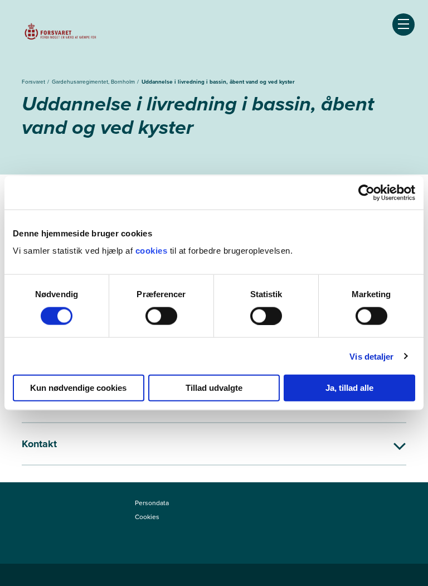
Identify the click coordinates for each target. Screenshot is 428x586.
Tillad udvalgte (214, 388)
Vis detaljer (371, 356)
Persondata (152, 503)
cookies (152, 250)
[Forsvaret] (61, 33)
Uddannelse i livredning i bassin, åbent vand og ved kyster (218, 82)
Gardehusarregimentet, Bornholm (94, 82)
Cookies (147, 517)
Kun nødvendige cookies (78, 388)
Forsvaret (34, 82)
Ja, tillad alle (349, 388)
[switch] (161, 316)
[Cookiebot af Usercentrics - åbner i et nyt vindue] (366, 192)
